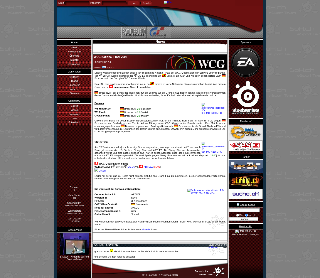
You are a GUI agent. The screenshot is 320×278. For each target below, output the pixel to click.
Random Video (74, 230)
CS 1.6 (131, 166)
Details (102, 170)
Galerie (74, 105)
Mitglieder (74, 76)
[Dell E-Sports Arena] (246, 133)
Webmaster (74, 210)
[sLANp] (246, 181)
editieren (213, 247)
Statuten (74, 93)
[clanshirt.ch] (246, 166)
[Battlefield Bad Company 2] (133, 37)
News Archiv (74, 51)
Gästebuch (74, 122)
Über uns (74, 55)
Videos (74, 110)
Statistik (74, 60)
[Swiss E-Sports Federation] (246, 146)
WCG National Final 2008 (110, 57)
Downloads (74, 114)
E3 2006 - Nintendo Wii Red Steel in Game (74, 258)
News (74, 47)
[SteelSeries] (246, 98)
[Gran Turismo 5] (158, 37)
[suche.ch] (246, 194)
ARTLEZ (148, 166)
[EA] (246, 62)
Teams (74, 80)
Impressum (74, 64)
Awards (74, 89)
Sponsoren (74, 85)
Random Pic (245, 226)
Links (74, 118)
